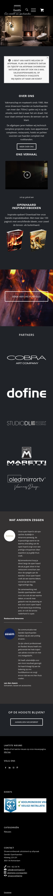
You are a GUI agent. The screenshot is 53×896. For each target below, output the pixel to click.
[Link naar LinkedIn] (10, 767)
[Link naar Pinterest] (17, 767)
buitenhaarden (40, 106)
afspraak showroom (34, 66)
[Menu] (32, 10)
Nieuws (7, 831)
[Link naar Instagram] (13, 767)
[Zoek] (25, 10)
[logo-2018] (22, 10)
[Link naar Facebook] (5, 767)
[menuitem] (25, 10)
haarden (26, 106)
